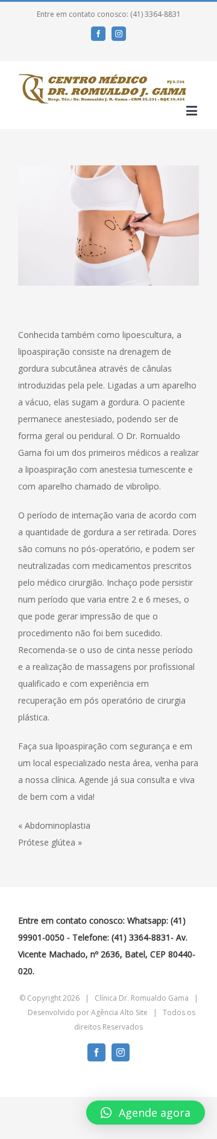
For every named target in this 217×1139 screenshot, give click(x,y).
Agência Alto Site (119, 1012)
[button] (145, 1113)
